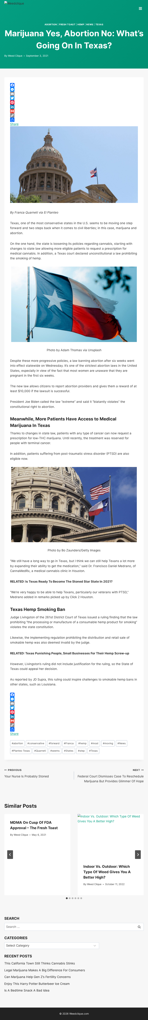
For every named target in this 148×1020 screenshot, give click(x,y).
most (94, 743)
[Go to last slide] (10, 854)
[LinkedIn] (74, 107)
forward (54, 743)
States (68, 750)
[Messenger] (74, 89)
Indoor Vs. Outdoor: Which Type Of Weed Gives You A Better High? (107, 871)
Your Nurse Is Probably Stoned (26, 773)
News (89, 24)
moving (108, 743)
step (81, 750)
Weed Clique (15, 55)
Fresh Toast (67, 24)
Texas (99, 24)
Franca (69, 743)
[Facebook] (74, 85)
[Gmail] (74, 111)
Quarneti (40, 750)
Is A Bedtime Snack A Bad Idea (26, 990)
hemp (80, 24)
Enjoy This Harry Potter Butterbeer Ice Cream (37, 984)
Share (14, 124)
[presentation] (111, 836)
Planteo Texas (21, 750)
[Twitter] (74, 98)
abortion (51, 24)
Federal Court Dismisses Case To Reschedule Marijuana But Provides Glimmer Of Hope (111, 776)
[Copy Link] (74, 115)
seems (55, 750)
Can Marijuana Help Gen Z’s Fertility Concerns (37, 977)
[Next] (138, 854)
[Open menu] (140, 7)
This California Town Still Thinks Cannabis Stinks (39, 963)
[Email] (74, 94)
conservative (35, 743)
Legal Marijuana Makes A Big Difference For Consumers (44, 970)
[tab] (67, 898)
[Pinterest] (74, 102)
